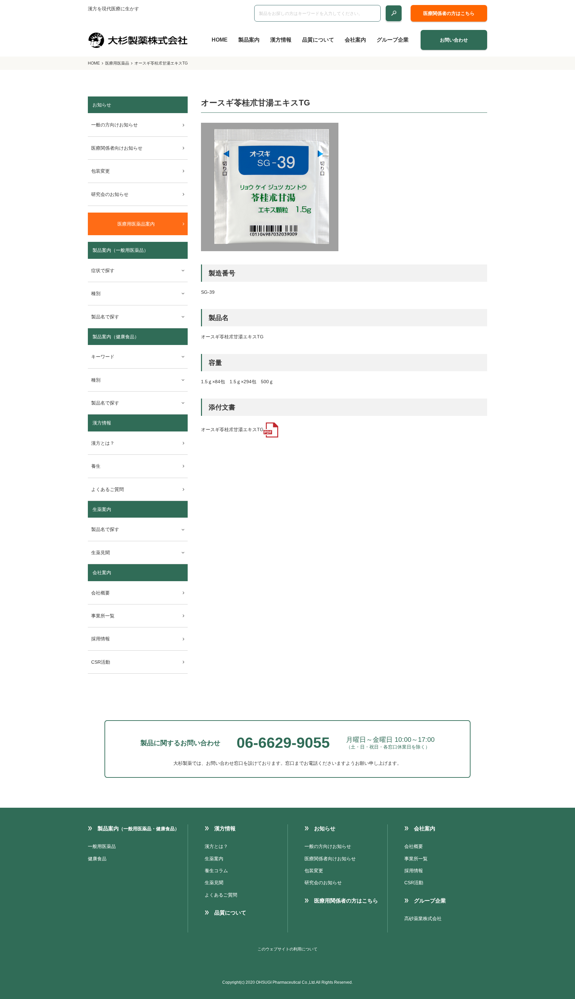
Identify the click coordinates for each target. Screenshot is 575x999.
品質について (318, 40)
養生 (95, 466)
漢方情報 (280, 40)
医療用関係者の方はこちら (346, 901)
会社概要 (100, 592)
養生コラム (216, 870)
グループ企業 (393, 40)
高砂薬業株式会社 (423, 918)
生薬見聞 (214, 882)
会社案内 (355, 40)
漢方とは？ (102, 443)
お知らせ (324, 828)
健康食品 (97, 858)
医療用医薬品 (117, 63)
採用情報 (100, 638)
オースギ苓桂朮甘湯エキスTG (232, 429)
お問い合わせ (454, 40)
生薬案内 (102, 509)
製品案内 (249, 40)
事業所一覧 (102, 615)
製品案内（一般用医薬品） (120, 250)
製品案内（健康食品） (116, 336)
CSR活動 (100, 662)
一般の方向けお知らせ (114, 124)
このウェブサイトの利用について (287, 949)
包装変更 (100, 171)
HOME (220, 40)
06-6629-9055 (283, 742)
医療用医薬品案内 (136, 224)
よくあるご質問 (107, 489)
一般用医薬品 (102, 846)
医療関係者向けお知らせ (116, 148)
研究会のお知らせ (109, 194)
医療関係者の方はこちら (449, 13)
